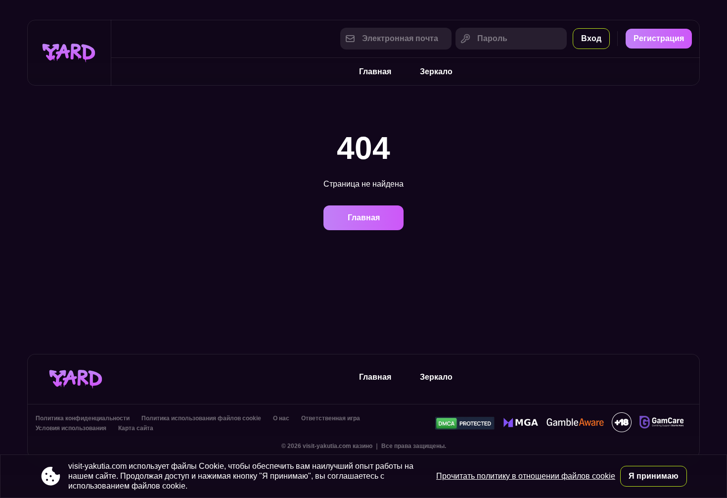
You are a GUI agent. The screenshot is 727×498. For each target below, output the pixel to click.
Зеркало (436, 71)
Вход (591, 38)
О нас (281, 418)
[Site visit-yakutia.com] (69, 53)
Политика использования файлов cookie (201, 418)
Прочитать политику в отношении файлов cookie (525, 476)
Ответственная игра (330, 418)
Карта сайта (135, 428)
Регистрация (659, 38)
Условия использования (71, 428)
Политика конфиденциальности (83, 418)
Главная (375, 71)
